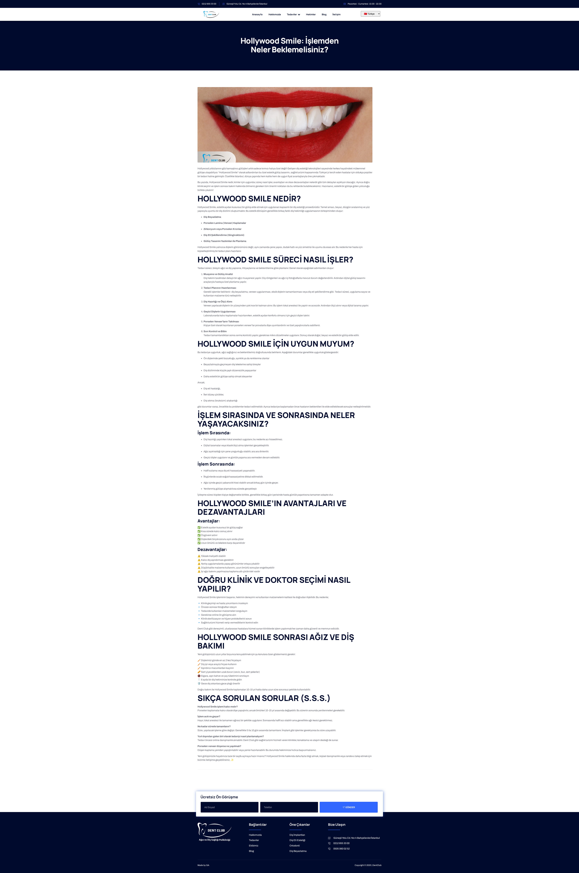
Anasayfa (257, 14)
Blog (324, 14)
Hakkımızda (275, 14)
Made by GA (203, 865)
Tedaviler (292, 14)
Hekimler (311, 14)
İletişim (336, 14)
